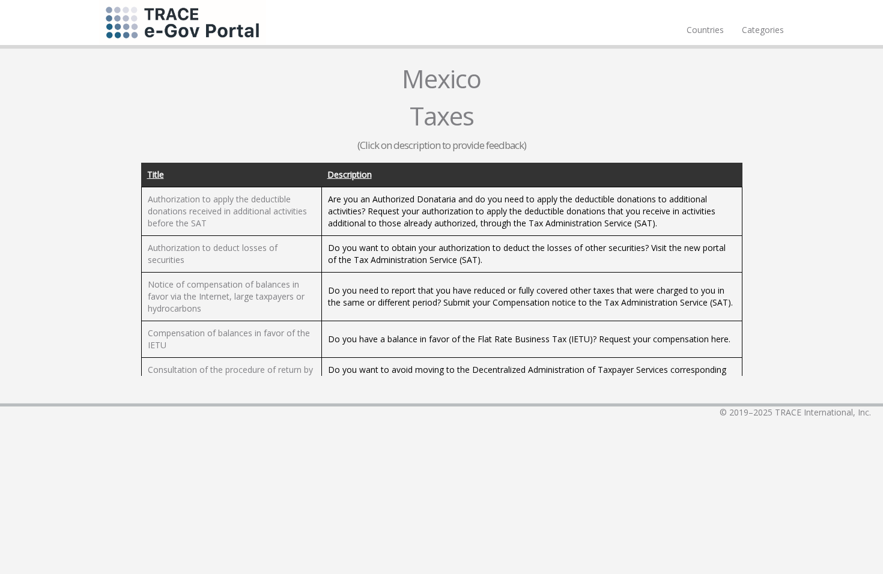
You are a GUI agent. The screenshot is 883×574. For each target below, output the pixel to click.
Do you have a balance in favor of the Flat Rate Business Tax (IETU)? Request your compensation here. (529, 339)
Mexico (441, 78)
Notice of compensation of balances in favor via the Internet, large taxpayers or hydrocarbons (226, 296)
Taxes (442, 115)
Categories (763, 29)
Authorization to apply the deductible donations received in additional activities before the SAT (227, 211)
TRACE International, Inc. (823, 412)
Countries (705, 29)
